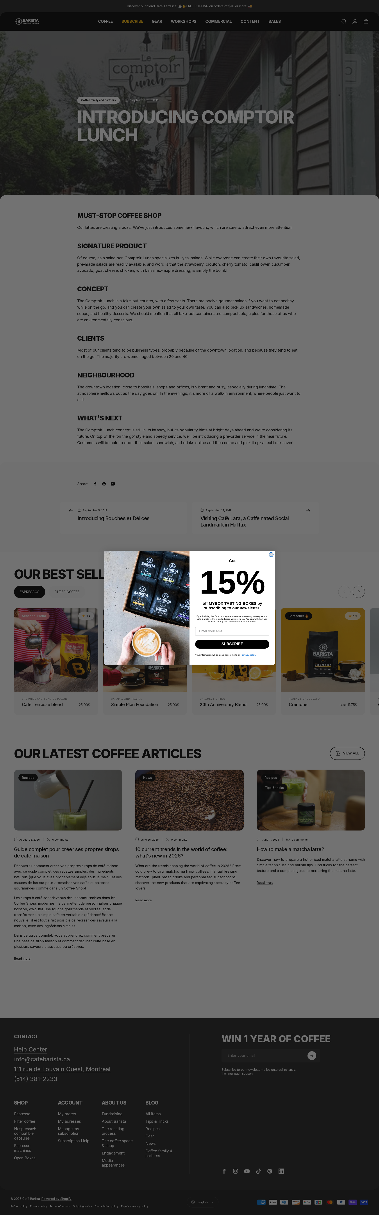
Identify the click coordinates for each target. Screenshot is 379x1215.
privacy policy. (249, 655)
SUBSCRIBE (232, 644)
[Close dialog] (271, 554)
